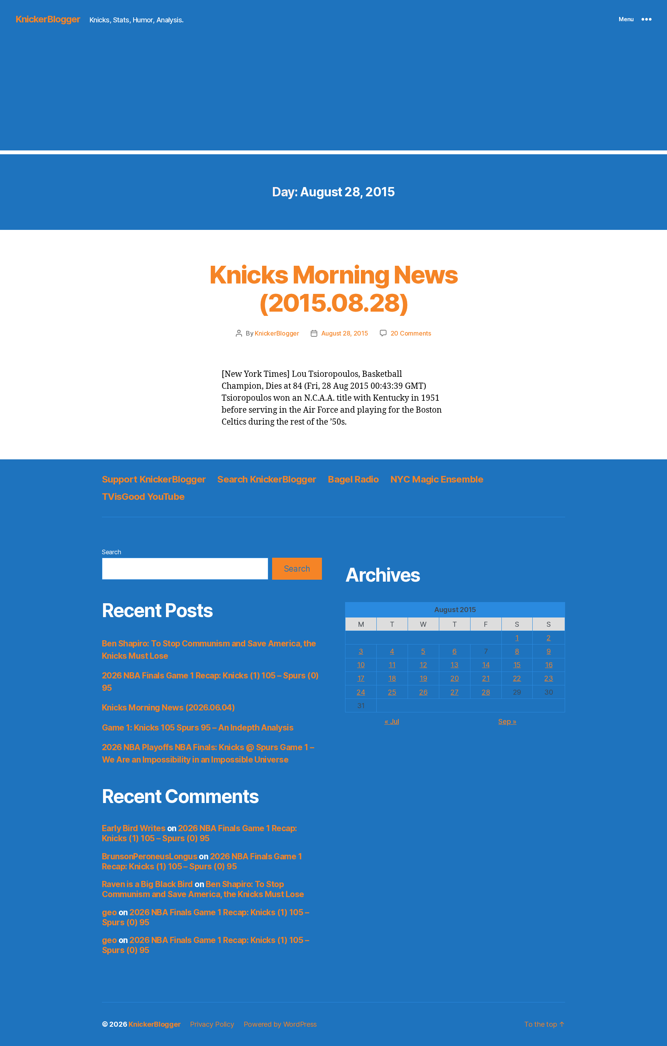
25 (392, 692)
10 (360, 665)
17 (360, 678)
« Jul (391, 721)
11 (392, 665)
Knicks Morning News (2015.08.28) (333, 288)
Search (111, 552)
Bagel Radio (353, 479)
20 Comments (411, 333)
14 (485, 665)
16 (548, 665)
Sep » (507, 721)
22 (517, 678)
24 (361, 692)
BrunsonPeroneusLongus (149, 856)
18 (392, 678)
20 (454, 678)
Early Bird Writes (133, 828)
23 (548, 678)
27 (454, 692)
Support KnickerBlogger (154, 479)
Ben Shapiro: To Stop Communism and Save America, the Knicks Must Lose (203, 889)
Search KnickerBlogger (266, 479)
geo (109, 912)
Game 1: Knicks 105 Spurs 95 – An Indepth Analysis (197, 727)
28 (486, 692)
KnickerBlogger (47, 19)
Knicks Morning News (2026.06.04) (168, 707)
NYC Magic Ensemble (436, 479)
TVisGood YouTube (143, 496)
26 (423, 692)
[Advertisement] (333, 96)
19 (423, 678)
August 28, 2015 (344, 333)
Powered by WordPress (280, 1024)
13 (454, 665)
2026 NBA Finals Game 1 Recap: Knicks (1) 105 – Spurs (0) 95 (199, 833)
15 (517, 665)
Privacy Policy (212, 1024)
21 (485, 678)
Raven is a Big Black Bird (147, 884)
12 (423, 665)
